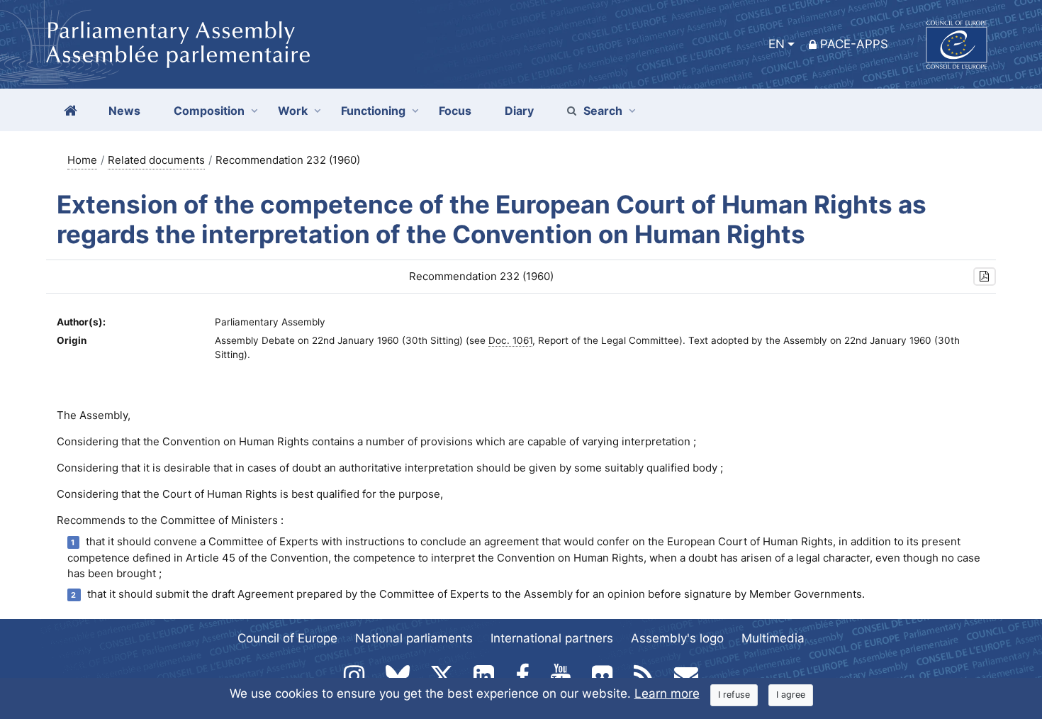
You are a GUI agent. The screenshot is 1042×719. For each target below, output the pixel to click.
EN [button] (776, 44)
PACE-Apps (854, 44)
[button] (984, 276)
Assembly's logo (677, 638)
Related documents (156, 160)
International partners (552, 638)
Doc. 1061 (510, 340)
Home (82, 160)
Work (293, 111)
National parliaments (414, 638)
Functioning (373, 111)
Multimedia (773, 638)
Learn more (667, 693)
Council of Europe (287, 638)
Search (602, 111)
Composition (209, 111)
